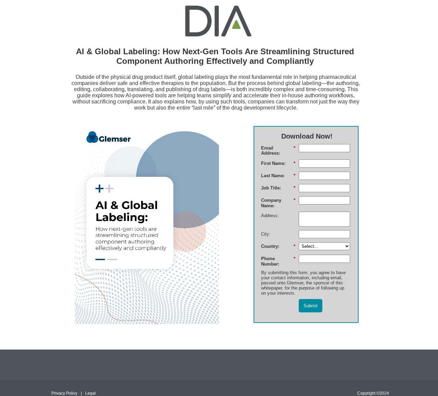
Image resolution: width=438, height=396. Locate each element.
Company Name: (278, 203)
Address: (270, 215)
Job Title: (278, 187)
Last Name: (278, 175)
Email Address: (278, 150)
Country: (278, 246)
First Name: (278, 163)
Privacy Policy (64, 393)
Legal (90, 393)
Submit (311, 305)
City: (265, 234)
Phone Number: (278, 261)
